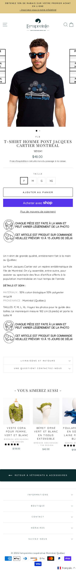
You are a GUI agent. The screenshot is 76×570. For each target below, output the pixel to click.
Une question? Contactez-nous (38, 368)
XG (51, 180)
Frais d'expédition (19, 161)
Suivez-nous (38, 539)
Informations (38, 494)
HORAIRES (38, 528)
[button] (12, 444)
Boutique (38, 506)
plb (37, 137)
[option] (38, 81)
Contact (38, 517)
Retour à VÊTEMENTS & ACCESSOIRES (41, 475)
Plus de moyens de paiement (38, 211)
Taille (37, 174)
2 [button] (40, 131)
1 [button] (37, 131)
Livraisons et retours (38, 361)
